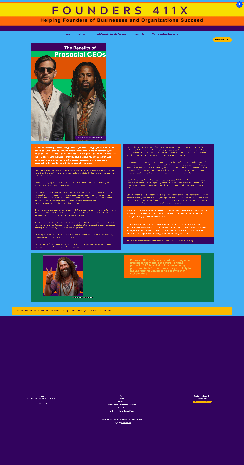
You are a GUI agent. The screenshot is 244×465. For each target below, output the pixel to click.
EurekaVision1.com (98, 310)
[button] (239, 4)
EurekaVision (52, 398)
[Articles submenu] (88, 34)
